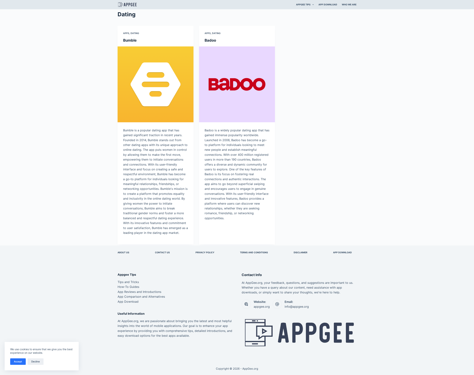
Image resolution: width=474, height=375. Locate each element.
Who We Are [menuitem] (349, 4)
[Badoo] (237, 84)
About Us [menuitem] (123, 252)
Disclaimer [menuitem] (300, 252)
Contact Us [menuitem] (162, 252)
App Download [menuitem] (327, 4)
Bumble (130, 40)
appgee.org (262, 306)
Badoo (210, 40)
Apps (126, 33)
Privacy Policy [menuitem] (205, 252)
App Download (128, 301)
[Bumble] (155, 84)
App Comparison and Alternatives (141, 296)
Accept (18, 361)
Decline (35, 361)
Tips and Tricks (128, 282)
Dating (135, 33)
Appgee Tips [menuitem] (303, 4)
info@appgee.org (297, 306)
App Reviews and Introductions (139, 292)
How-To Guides (128, 287)
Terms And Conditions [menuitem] (254, 252)
